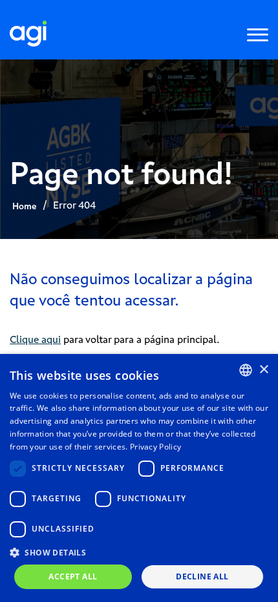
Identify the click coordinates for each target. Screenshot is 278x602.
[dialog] (139, 478)
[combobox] (245, 370)
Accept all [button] (72, 576)
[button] (139, 552)
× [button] (263, 370)
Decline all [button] (202, 576)
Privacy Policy (155, 446)
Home (24, 206)
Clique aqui (35, 339)
